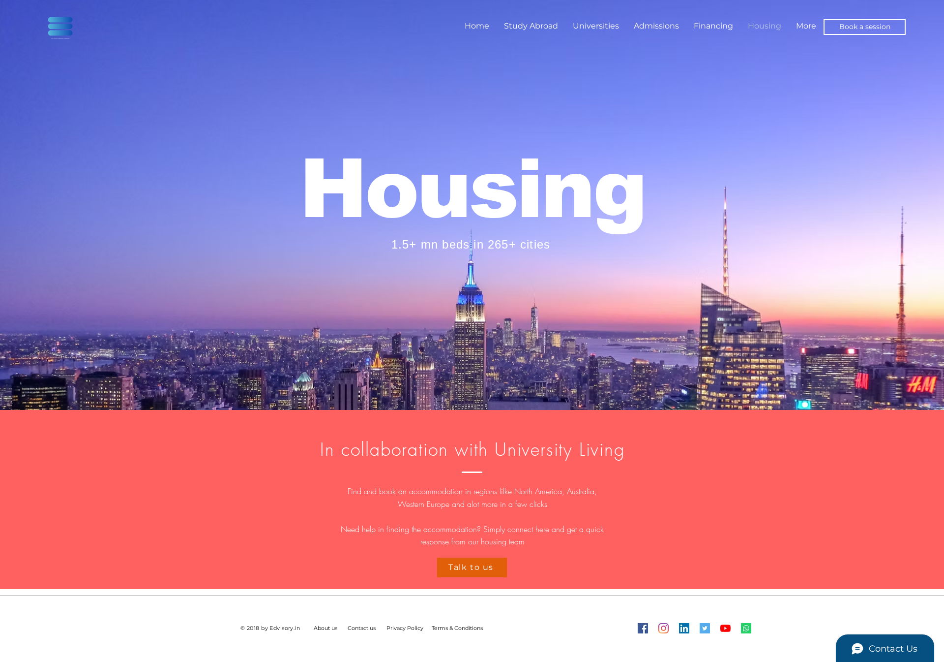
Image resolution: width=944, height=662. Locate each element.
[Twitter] (705, 628)
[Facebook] (643, 628)
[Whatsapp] (746, 628)
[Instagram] (663, 628)
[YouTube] (725, 628)
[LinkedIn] (684, 628)
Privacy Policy (404, 628)
